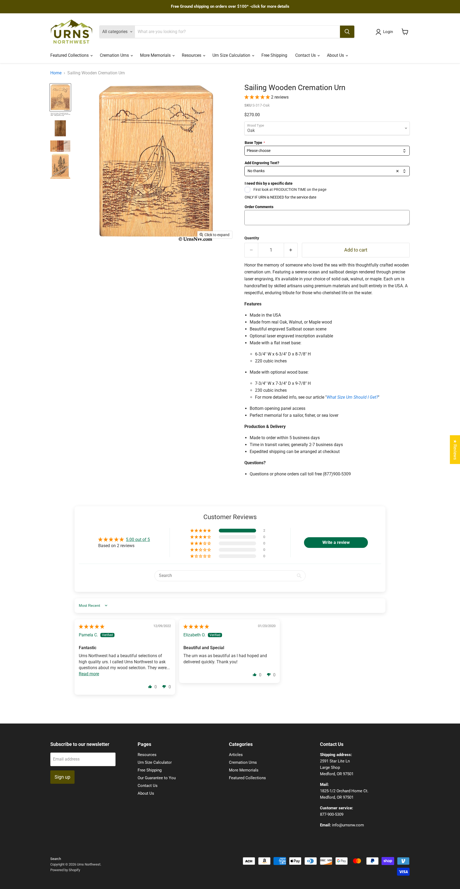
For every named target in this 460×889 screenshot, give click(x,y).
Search (55, 859)
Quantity (251, 238)
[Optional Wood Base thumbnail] (60, 166)
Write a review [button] (336, 542)
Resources (192, 55)
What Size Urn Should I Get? (352, 397)
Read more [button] (89, 673)
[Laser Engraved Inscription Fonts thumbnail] (60, 114)
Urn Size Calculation (231, 55)
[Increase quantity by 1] (291, 250)
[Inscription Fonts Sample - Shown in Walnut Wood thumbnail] (60, 128)
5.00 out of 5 (138, 539)
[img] (91, 626)
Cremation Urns (115, 55)
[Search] (347, 32)
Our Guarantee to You (157, 777)
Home (55, 73)
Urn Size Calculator (155, 762)
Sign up (62, 777)
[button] (257, 97)
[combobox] (327, 150)
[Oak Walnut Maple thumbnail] (60, 146)
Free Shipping (274, 55)
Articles (236, 754)
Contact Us (306, 55)
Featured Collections (70, 55)
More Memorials (156, 55)
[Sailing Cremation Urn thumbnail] (60, 97)
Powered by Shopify (65, 870)
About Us (336, 55)
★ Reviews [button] (455, 449)
